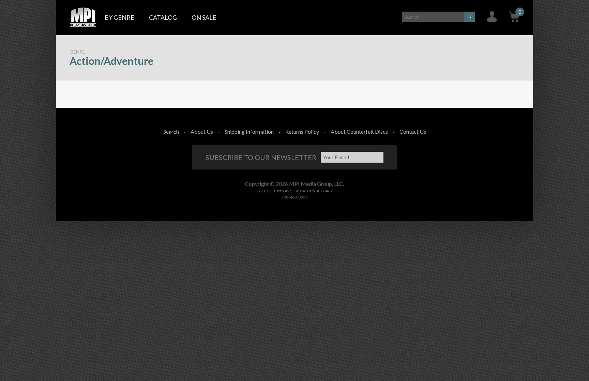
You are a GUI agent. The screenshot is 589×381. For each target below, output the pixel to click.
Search (171, 131)
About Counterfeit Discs (359, 131)
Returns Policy (302, 131)
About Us (202, 131)
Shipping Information (249, 131)
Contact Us (412, 131)
